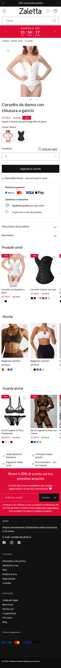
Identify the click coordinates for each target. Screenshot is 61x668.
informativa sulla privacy (47, 508)
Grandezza (7, 148)
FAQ (5, 569)
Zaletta (5, 40)
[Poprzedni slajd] (6, 31)
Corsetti (29, 40)
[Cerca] (54, 20)
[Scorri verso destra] (37, 99)
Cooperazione (9, 613)
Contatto (7, 583)
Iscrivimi (45, 497)
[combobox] (30, 21)
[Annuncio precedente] (3, 3)
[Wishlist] (48, 11)
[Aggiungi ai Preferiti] (24, 257)
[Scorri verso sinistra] (23, 99)
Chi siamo (7, 617)
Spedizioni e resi (11, 565)
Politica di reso (10, 574)
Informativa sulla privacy (14, 561)
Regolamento (9, 578)
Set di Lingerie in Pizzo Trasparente (12, 432)
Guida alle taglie (49, 149)
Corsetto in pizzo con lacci (43, 289)
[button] (4, 11)
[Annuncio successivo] (57, 3)
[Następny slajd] (55, 31)
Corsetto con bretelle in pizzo (13, 291)
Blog (5, 622)
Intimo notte (17, 40)
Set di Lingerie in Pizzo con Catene (43, 432)
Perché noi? (8, 609)
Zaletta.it (13, 661)
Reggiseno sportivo (10, 361)
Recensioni (8, 604)
